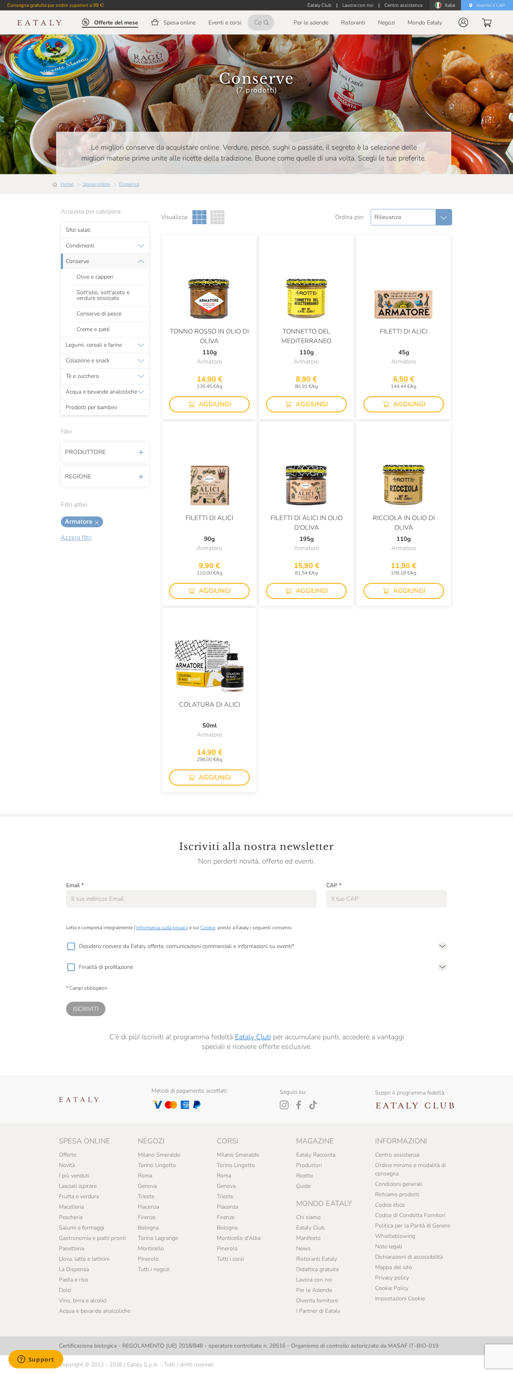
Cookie (207, 927)
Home (67, 184)
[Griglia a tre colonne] (199, 217)
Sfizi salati (78, 230)
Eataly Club (253, 1037)
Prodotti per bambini (91, 407)
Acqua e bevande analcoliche (101, 392)
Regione (78, 476)
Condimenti (80, 246)
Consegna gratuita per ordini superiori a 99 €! (55, 5)
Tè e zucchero (82, 376)
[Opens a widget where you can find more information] (35, 1360)
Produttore (85, 452)
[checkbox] (71, 946)
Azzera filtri (76, 537)
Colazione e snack (88, 361)
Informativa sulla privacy (162, 927)
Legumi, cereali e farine (94, 345)
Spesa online (96, 184)
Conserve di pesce (99, 314)
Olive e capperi (95, 277)
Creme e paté (93, 329)
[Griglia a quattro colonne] (217, 217)
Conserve (77, 261)
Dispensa (129, 184)
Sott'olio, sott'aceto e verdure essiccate (103, 295)
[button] (463, 22)
